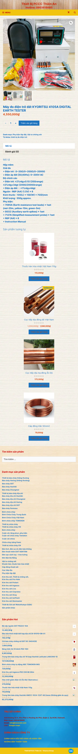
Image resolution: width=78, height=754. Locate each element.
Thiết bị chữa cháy (10, 524)
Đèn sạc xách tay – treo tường (14, 555)
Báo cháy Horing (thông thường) (16, 480)
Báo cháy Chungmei (10, 490)
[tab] (39, 146)
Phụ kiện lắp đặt (20, 134)
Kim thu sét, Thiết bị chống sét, (15, 577)
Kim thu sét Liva (9, 589)
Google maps (14, 725)
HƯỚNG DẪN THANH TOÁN (15, 742)
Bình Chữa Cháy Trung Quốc (14, 515)
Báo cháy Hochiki (9, 487)
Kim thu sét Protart (10, 583)
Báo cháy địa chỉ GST (11, 505)
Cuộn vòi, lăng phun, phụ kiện (14, 533)
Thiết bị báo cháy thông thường (15, 478)
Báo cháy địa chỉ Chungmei (13, 499)
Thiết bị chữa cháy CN (11, 545)
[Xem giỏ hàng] (69, 13)
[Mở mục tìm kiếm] (75, 13)
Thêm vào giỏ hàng (29, 123)
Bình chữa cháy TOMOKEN (13, 521)
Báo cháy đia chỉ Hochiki (12, 496)
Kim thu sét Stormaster (12, 601)
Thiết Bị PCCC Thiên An (39, 4)
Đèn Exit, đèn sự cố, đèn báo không (17, 549)
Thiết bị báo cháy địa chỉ (12, 493)
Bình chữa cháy (8, 512)
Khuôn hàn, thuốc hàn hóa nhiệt (15, 564)
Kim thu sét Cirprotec (11, 592)
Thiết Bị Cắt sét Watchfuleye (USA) (17, 605)
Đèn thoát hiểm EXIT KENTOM (14, 552)
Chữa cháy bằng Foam (11, 542)
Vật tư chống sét (34, 134)
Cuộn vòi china (8, 539)
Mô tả (8, 146)
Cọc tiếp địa (7, 570)
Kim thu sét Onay (9, 595)
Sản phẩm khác (8, 608)
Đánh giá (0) (12, 151)
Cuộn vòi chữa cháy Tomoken (14, 536)
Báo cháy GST (8, 484)
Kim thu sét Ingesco (10, 586)
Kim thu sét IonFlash (11, 598)
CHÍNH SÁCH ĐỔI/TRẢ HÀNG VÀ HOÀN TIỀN (22, 739)
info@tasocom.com (18, 723)
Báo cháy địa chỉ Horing (12, 502)
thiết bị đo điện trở (19, 137)
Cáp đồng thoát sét (10, 567)
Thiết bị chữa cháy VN (11, 527)
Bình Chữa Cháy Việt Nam (13, 518)
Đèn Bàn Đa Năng (9, 558)
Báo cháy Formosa (9, 508)
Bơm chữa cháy (8, 530)
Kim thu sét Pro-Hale (11, 579)
